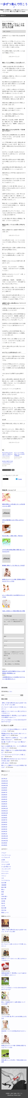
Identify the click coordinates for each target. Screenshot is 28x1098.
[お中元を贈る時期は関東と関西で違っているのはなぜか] (6, 539)
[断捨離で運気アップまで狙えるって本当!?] (6, 555)
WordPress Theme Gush (14, 1095)
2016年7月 (4, 792)
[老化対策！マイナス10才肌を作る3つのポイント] (14, 1024)
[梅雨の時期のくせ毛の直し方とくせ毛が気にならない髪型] (6, 494)
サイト (5, 645)
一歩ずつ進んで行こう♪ (14, 5)
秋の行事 (3, 908)
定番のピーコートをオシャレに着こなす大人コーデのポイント (14, 959)
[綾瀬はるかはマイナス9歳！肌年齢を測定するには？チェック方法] (6, 569)
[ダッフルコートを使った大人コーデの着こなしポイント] (14, 937)
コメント (6, 624)
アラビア (3, 853)
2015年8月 (4, 817)
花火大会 (3, 910)
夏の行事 (3, 887)
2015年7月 (4, 820)
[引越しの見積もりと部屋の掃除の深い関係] (6, 600)
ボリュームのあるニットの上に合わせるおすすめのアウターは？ (14, 988)
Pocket (20, 479)
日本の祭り (4, 896)
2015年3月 (4, 829)
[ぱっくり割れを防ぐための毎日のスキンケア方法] (6, 585)
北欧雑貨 (3, 885)
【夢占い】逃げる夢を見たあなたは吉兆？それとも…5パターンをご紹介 (14, 930)
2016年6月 (4, 794)
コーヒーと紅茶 (5, 864)
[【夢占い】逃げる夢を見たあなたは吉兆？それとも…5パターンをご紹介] (14, 923)
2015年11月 (4, 811)
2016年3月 (4, 801)
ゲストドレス (5, 862)
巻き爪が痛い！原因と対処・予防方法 (12, 535)
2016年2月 (4, 804)
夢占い (3, 889)
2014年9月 (4, 843)
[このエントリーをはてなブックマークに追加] (16, 479)
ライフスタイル (6, 470)
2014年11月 (4, 838)
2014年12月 (4, 836)
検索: (2, 695)
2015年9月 (4, 815)
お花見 (3, 859)
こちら (10, 691)
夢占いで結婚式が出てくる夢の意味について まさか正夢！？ (14, 1003)
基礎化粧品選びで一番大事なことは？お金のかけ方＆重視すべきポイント (14, 974)
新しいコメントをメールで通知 (12, 661)
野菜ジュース (5, 912)
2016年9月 (4, 788)
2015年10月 (4, 813)
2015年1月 (4, 833)
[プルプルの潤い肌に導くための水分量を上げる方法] (14, 1010)
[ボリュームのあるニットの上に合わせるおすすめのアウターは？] (14, 981)
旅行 (2, 894)
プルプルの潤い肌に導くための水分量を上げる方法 (14, 1017)
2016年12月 (4, 781)
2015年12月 (4, 808)
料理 (2, 891)
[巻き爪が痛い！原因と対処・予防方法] (6, 525)
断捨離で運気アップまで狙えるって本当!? (13, 565)
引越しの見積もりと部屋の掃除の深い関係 (13, 611)
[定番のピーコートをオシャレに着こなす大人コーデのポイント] (14, 952)
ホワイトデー (5, 873)
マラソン (3, 875)
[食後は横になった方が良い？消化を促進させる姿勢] (14, 1053)
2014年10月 (4, 840)
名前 (5, 636)
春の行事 (3, 898)
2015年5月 (4, 824)
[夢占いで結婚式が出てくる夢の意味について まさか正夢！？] (14, 995)
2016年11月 (4, 783)
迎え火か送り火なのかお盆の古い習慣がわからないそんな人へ (7, 454)
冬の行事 (3, 882)
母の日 (3, 903)
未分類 (3, 901)
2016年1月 (4, 806)
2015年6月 (4, 822)
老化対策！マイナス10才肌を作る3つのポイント (13, 1032)
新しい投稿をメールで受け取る (12, 664)
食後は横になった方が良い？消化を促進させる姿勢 (14, 1061)
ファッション (5, 871)
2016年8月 (4, 790)
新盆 (13, 470)
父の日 (3, 905)
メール (6, 641)
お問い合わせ (5, 763)
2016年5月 (4, 797)
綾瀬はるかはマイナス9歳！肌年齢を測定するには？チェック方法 (13, 1046)
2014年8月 (4, 845)
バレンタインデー (6, 869)
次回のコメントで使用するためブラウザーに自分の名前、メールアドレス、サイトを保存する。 (14, 653)
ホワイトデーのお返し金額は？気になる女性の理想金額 (19, 454)
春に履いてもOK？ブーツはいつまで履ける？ (13, 742)
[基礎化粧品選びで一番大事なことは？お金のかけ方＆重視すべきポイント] (14, 966)
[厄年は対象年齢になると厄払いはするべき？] (6, 510)
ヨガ (2, 878)
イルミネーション (6, 855)
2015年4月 (4, 827)
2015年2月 (4, 831)
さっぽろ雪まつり (6, 866)
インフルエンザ (5, 857)
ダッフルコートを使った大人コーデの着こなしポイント (14, 945)
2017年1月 (4, 778)
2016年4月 (4, 799)
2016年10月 (4, 785)
